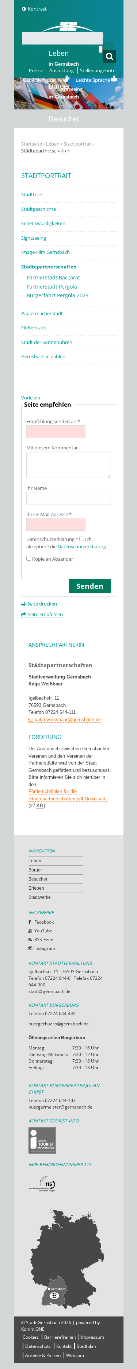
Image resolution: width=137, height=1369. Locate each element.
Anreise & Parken (43, 1355)
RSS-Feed (43, 939)
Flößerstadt (33, 327)
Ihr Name (36, 488)
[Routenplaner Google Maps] (68, 1258)
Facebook (44, 922)
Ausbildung (61, 70)
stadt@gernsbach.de (49, 991)
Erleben (64, 156)
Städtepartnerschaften (49, 266)
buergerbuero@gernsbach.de (58, 1024)
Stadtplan (86, 1346)
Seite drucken (42, 603)
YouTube (43, 931)
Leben (64, 58)
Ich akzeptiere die (66, 543)
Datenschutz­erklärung (52, 539)
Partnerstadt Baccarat (53, 277)
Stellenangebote (97, 70)
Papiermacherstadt (42, 313)
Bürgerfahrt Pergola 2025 (57, 295)
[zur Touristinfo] (68, 1140)
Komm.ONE (33, 1329)
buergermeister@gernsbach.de (60, 1107)
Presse (36, 70)
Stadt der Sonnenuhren (46, 342)
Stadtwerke (67, 185)
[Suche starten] (101, 49)
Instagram (44, 948)
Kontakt (64, 1346)
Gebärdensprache (43, 80)
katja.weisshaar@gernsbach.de (68, 719)
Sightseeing (70, 89)
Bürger (35, 870)
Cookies (31, 1337)
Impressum (92, 1337)
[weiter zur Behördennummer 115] (68, 1184)
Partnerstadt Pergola (52, 286)
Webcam (75, 1355)
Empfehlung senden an (53, 421)
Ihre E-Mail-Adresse (49, 514)
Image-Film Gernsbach (45, 252)
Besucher (64, 123)
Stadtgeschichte (38, 209)
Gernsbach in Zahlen (43, 356)
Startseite (31, 143)
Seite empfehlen (45, 614)
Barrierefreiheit (60, 1337)
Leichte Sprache (93, 80)
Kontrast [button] (37, 8)
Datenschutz (38, 1346)
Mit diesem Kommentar (52, 447)
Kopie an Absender (52, 559)
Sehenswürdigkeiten (43, 223)
